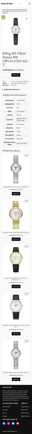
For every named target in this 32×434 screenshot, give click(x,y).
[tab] (16, 89)
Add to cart (16, 75)
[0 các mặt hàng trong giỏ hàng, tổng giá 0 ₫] (29, 3)
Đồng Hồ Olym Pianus (12, 9)
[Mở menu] (20, 4)
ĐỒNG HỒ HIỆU (7, 387)
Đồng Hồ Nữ (20, 81)
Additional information (12, 89)
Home (4, 9)
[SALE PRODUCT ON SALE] (16, 169)
